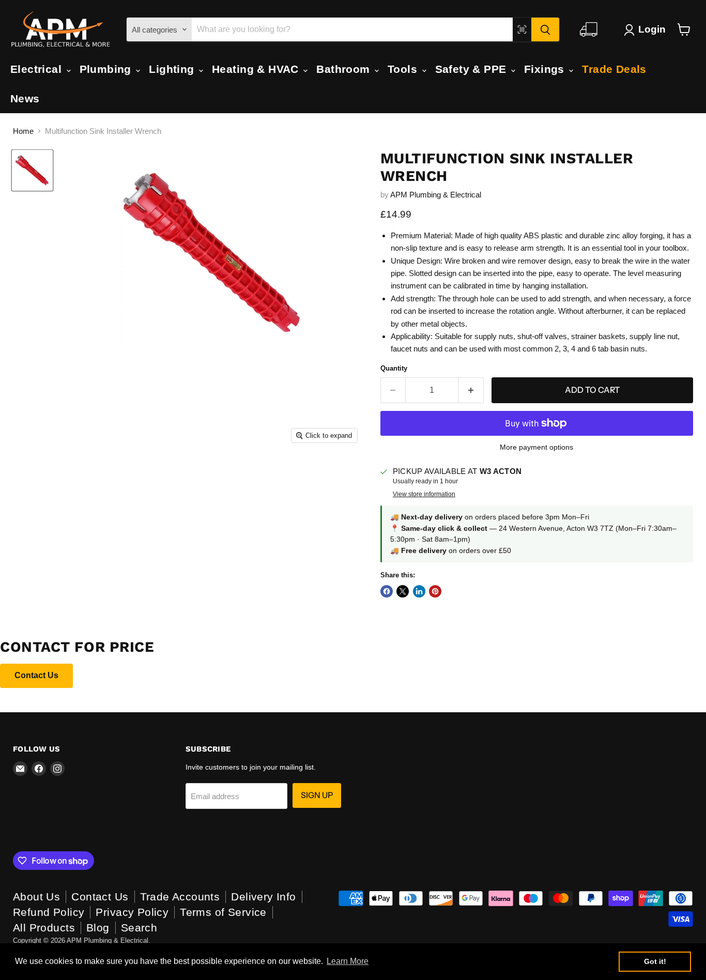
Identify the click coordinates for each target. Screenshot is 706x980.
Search (139, 927)
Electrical (37, 69)
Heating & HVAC (257, 69)
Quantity (393, 368)
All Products (44, 927)
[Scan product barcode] (522, 29)
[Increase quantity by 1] (471, 390)
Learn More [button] (348, 961)
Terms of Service (223, 912)
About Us (36, 896)
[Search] (545, 29)
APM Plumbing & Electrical (435, 194)
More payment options (536, 447)
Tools (404, 69)
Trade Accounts (180, 896)
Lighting (173, 69)
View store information (424, 494)
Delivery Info (263, 896)
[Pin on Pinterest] (435, 591)
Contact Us (36, 675)
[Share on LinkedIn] (419, 591)
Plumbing (107, 69)
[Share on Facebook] (386, 591)
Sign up (317, 795)
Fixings (545, 69)
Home (23, 131)
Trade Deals (614, 69)
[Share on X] (402, 591)
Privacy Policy (132, 912)
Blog (98, 927)
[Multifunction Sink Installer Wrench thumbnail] (32, 170)
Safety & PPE (472, 69)
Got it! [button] (655, 961)
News (25, 98)
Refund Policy (48, 912)
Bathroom (344, 69)
